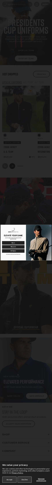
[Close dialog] (50, 225)
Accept (9, 479)
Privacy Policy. (17, 473)
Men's (13, 243)
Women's (13, 247)
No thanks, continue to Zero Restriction (13, 254)
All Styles (13, 251)
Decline (25, 479)
